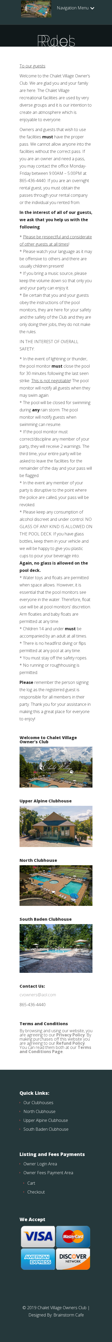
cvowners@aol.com (38, 995)
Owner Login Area (40, 1164)
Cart (31, 1183)
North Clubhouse (39, 1111)
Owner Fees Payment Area (48, 1173)
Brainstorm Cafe (68, 1315)
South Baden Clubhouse (46, 1129)
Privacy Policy (70, 1035)
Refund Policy (70, 1043)
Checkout (36, 1192)
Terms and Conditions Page (55, 1049)
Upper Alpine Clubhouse (45, 1120)
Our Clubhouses (38, 1102)
